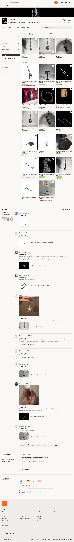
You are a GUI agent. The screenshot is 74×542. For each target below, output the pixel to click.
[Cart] (69, 2)
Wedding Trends (54, 5)
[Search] (56, 2)
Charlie (21, 383)
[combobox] (31, 2)
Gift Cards (63, 5)
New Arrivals (17, 5)
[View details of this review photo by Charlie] (29, 395)
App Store (7, 530)
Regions (70, 539)
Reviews (10, 27)
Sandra (21, 426)
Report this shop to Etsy (7, 72)
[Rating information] (9, 23)
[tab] (11, 33)
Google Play (18, 530)
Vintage (45, 5)
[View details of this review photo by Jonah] (29, 306)
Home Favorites (26, 5)
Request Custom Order (11, 55)
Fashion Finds (37, 5)
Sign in (61, 2)
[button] (64, 21)
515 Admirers (5, 67)
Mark (20, 275)
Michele (21, 213)
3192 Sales (4, 64)
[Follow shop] (69, 21)
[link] (21, 445)
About (17, 27)
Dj (19, 232)
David (20, 350)
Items (3, 27)
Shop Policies (25, 27)
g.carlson (21, 252)
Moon (20, 364)
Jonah (20, 295)
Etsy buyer (21, 335)
